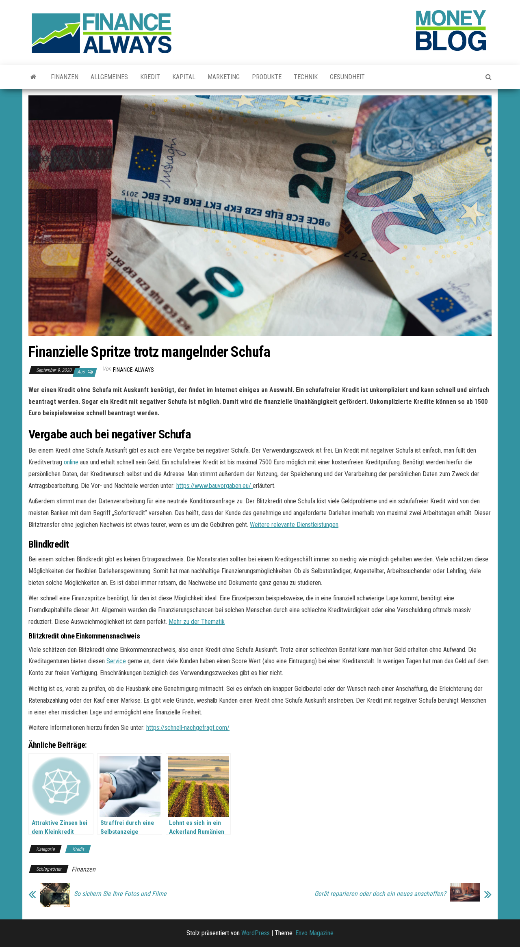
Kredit (150, 77)
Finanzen (64, 77)
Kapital (183, 77)
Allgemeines (109, 77)
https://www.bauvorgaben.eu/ (214, 486)
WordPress (255, 933)
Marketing (224, 77)
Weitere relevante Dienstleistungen (294, 525)
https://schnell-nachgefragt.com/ (188, 727)
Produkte (267, 77)
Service (116, 661)
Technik (306, 77)
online (71, 462)
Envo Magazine (314, 933)
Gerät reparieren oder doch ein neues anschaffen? (380, 893)
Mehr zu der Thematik (197, 622)
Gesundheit (347, 77)
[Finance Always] (33, 77)
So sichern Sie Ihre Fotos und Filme (120, 893)
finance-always (133, 370)
